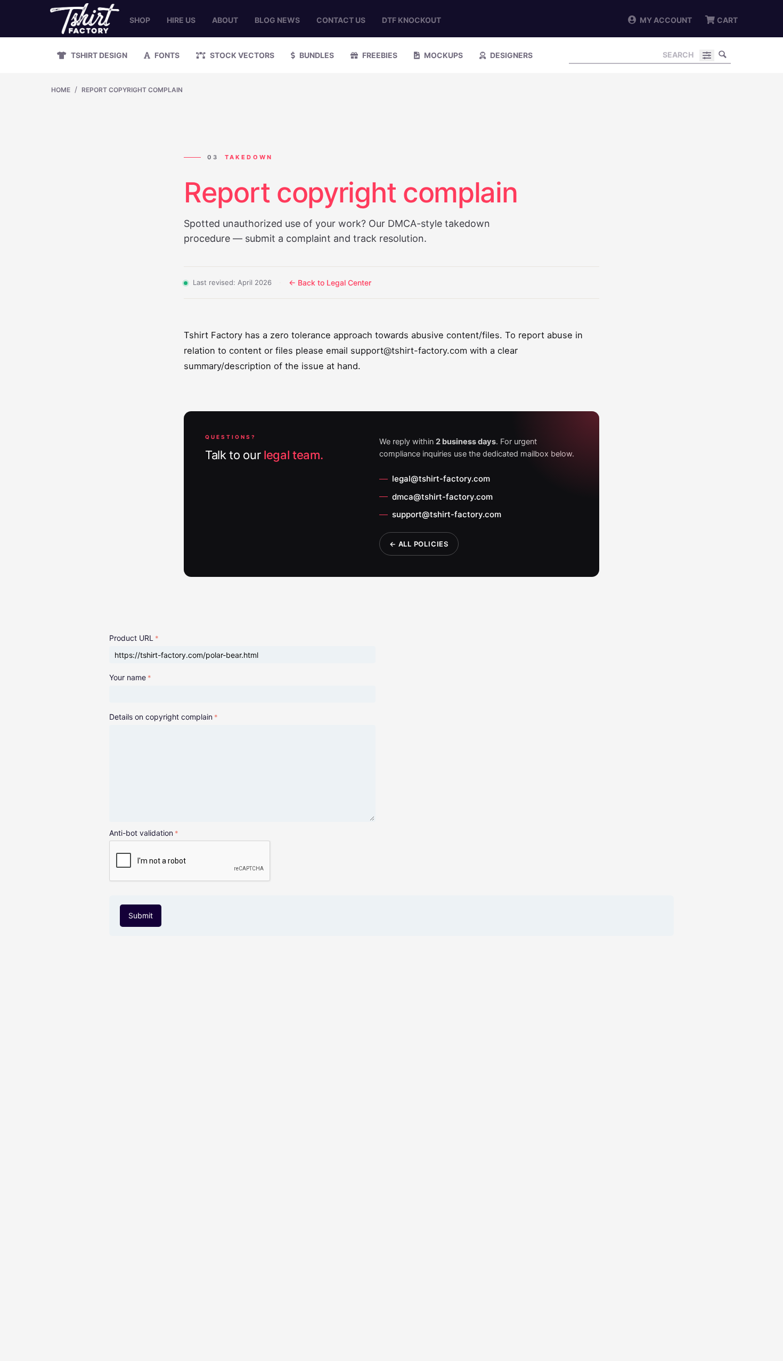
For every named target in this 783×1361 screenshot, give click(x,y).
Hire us (181, 20)
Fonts (166, 55)
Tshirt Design (98, 55)
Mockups (442, 55)
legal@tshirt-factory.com (441, 479)
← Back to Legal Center (330, 282)
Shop (139, 20)
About (225, 20)
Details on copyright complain (161, 716)
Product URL (131, 637)
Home (60, 90)
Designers (510, 55)
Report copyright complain (132, 90)
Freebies (379, 55)
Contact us (340, 20)
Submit (140, 915)
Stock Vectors (241, 55)
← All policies (418, 544)
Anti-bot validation (141, 832)
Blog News (277, 20)
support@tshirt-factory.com (446, 514)
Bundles (316, 55)
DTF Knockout (411, 20)
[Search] (722, 54)
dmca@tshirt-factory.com (442, 497)
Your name (127, 677)
